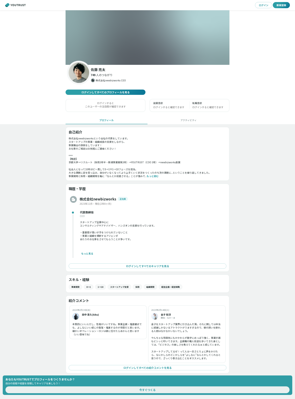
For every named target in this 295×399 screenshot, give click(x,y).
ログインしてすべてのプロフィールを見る (105, 92)
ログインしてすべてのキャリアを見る (147, 266)
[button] (147, 37)
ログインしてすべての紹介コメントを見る (147, 367)
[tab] (107, 120)
